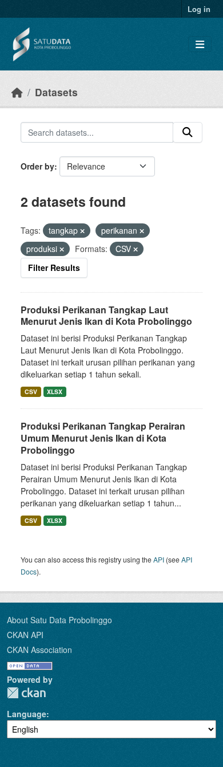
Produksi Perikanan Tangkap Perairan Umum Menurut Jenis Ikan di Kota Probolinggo (103, 438)
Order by (37, 166)
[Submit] (187, 132)
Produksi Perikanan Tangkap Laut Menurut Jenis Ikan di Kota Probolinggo (106, 315)
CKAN (26, 693)
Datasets (56, 92)
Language (26, 713)
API (158, 559)
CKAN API (25, 634)
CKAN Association (39, 649)
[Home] (17, 92)
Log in (199, 8)
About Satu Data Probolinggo (59, 620)
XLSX (54, 391)
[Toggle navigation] (200, 44)
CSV (31, 391)
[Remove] (82, 230)
